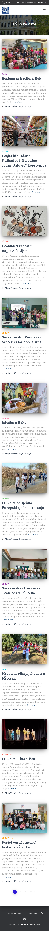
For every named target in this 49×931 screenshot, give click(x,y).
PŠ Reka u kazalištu (18, 759)
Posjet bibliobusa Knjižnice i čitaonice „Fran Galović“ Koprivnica (24, 160)
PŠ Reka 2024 (8, 754)
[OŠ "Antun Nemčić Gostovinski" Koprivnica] (6, 10)
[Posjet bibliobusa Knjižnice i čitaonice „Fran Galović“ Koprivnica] (24, 131)
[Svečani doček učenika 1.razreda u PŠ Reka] (24, 564)
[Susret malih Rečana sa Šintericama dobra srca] (24, 313)
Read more (19, 102)
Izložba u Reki (14, 422)
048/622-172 (10, 3)
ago (25, 106)
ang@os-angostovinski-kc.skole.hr (33, 3)
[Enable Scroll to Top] (43, 925)
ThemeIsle (35, 924)
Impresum (32, 913)
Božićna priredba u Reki (22, 78)
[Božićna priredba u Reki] (24, 54)
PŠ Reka (5, 152)
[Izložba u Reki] (24, 398)
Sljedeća (29, 892)
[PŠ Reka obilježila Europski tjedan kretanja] (24, 478)
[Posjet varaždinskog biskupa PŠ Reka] (24, 818)
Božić (4, 74)
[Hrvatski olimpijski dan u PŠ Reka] (24, 649)
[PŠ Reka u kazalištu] (24, 734)
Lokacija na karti (15, 913)
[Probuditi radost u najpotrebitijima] (24, 221)
